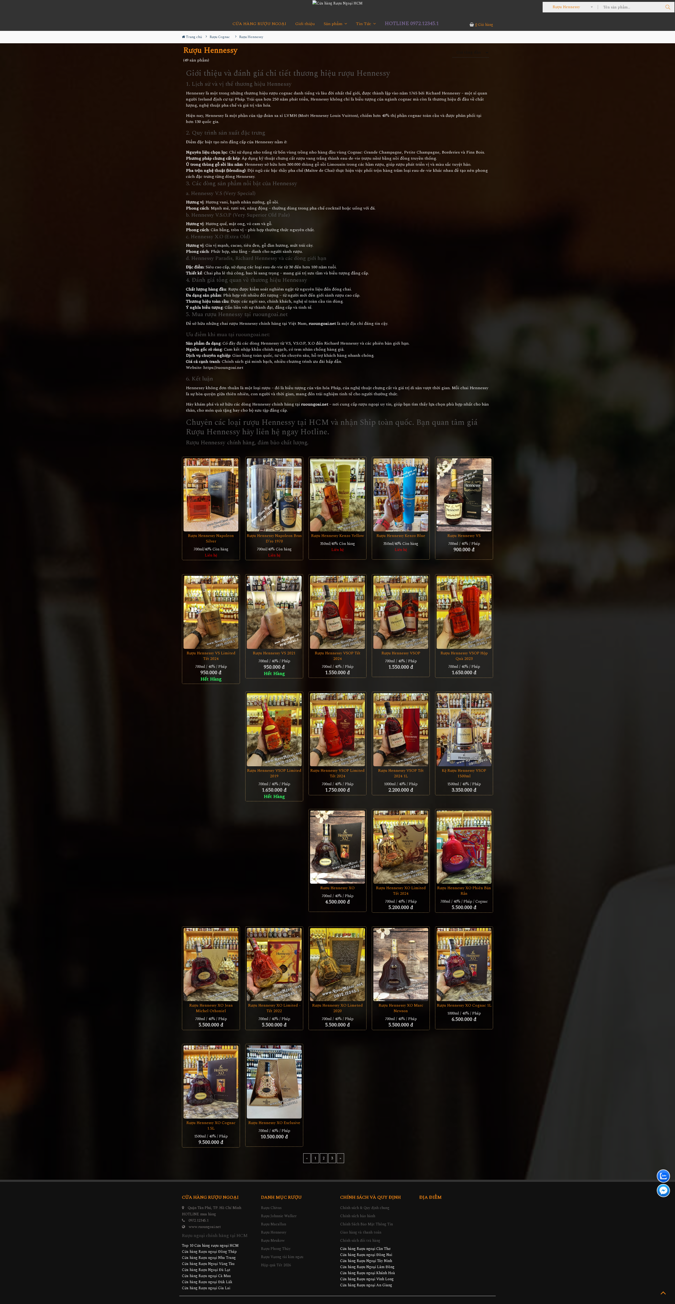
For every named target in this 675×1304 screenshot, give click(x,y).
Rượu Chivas (271, 1208)
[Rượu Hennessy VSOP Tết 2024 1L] (400, 730)
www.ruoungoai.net (205, 1227)
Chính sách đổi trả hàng (360, 1240)
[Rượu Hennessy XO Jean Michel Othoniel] (211, 964)
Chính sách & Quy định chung (364, 1208)
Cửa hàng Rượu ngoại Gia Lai (206, 1288)
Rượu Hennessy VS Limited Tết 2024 (211, 655)
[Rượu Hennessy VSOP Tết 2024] (337, 612)
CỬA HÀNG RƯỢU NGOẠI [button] (259, 24)
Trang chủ (193, 37)
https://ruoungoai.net (223, 368)
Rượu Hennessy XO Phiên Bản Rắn (464, 890)
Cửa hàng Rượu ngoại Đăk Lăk (207, 1282)
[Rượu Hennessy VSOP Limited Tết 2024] (337, 730)
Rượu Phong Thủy (276, 1248)
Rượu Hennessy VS (464, 536)
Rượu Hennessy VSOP (401, 653)
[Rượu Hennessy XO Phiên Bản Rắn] (464, 847)
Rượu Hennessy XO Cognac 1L (464, 1005)
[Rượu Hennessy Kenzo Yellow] (337, 495)
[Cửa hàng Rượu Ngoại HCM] (337, 3)
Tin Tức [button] (364, 24)
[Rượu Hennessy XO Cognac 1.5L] (211, 1082)
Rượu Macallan (273, 1224)
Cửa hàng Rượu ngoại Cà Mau (206, 1276)
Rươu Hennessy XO (337, 888)
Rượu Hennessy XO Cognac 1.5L (210, 1125)
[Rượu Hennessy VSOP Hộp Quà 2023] (464, 612)
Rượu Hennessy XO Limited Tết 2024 (401, 890)
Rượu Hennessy (273, 1232)
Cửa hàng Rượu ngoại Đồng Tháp (209, 1251)
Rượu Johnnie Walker (279, 1216)
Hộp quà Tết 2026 (276, 1265)
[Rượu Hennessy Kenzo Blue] (400, 495)
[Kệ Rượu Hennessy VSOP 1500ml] (464, 730)
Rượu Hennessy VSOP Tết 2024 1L (401, 773)
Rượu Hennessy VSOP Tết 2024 (337, 655)
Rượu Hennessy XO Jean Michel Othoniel (211, 1008)
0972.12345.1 (199, 1220)
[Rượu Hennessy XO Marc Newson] (400, 964)
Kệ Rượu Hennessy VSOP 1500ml (464, 773)
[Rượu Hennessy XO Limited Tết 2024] (400, 847)
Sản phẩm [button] (334, 24)
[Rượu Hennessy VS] (464, 495)
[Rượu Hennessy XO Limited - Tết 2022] (274, 964)
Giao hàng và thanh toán (360, 1232)
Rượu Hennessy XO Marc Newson (401, 1008)
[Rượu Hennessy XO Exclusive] (274, 1082)
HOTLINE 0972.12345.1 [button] (412, 24)
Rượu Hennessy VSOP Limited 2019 (274, 773)
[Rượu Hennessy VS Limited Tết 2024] (211, 612)
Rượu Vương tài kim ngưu (282, 1257)
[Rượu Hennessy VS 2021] (274, 612)
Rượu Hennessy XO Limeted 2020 (337, 1008)
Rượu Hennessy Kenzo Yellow (337, 536)
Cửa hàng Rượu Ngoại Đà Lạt (206, 1270)
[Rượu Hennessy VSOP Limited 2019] (274, 730)
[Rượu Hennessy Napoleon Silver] (211, 495)
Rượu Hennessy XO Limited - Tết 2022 (274, 1008)
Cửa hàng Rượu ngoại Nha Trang (209, 1257)
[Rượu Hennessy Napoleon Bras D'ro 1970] (274, 495)
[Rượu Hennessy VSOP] (400, 612)
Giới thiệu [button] (305, 24)
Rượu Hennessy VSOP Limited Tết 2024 (337, 773)
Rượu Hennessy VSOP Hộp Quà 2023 (464, 655)
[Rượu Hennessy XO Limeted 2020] (337, 964)
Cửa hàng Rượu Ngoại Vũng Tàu (208, 1264)
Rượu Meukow (273, 1240)
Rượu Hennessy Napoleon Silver (211, 538)
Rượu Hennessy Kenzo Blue (401, 536)
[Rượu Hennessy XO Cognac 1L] (464, 964)
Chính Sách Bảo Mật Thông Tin (366, 1224)
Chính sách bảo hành (357, 1216)
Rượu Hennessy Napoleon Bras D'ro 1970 (274, 538)
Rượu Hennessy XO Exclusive (274, 1123)
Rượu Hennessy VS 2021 (274, 653)
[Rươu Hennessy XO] (337, 847)
